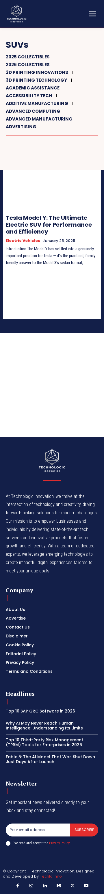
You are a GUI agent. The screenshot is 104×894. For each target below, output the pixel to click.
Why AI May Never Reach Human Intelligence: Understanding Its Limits (44, 725)
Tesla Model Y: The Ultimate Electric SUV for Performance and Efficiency (49, 225)
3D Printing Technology (36, 80)
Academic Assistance (33, 88)
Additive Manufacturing (37, 103)
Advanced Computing (33, 111)
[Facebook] (17, 885)
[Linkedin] (45, 885)
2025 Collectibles (28, 57)
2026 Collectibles (28, 65)
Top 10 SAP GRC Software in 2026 (40, 711)
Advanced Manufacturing (39, 119)
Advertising (21, 127)
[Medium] (58, 885)
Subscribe (84, 829)
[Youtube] (86, 885)
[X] (72, 885)
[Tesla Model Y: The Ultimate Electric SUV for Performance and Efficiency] (52, 179)
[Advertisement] (52, 385)
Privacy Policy (59, 843)
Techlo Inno (51, 876)
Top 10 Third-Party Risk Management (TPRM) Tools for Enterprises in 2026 (44, 742)
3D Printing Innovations (37, 72)
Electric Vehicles (23, 240)
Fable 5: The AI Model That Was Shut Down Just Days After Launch (50, 759)
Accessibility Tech (29, 96)
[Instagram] (31, 885)
